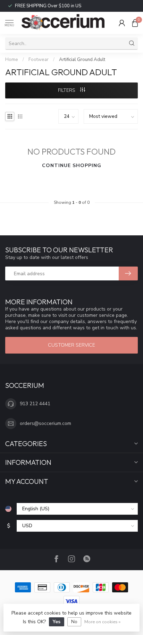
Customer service (71, 345)
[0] (135, 23)
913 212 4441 (35, 403)
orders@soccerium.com (45, 423)
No (74, 621)
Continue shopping (71, 165)
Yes (56, 621)
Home (11, 59)
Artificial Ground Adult (82, 59)
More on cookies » (102, 622)
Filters (67, 90)
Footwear (38, 59)
